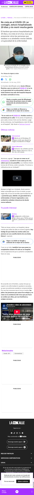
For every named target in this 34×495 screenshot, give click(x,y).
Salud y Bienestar (17, 146)
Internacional (16, 136)
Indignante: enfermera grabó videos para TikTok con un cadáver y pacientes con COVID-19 (22, 218)
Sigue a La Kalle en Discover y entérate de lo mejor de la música (17, 110)
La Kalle (3, 17)
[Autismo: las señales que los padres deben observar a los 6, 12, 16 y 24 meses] (6, 149)
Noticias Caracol (24, 124)
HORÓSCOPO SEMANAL (16, 6)
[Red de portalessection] (31, 453)
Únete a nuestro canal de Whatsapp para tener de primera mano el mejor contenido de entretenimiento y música (18, 101)
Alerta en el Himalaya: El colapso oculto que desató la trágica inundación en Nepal (21, 139)
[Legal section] (31, 462)
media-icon (17, 491)
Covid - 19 (7, 353)
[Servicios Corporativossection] (31, 458)
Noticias (10, 17)
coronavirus (5, 161)
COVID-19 (23, 88)
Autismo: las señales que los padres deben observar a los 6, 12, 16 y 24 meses (22, 150)
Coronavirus (18, 353)
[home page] (17, 423)
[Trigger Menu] (2, 2)
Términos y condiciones (14, 469)
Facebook (2, 80)
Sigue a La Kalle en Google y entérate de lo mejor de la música (17, 241)
